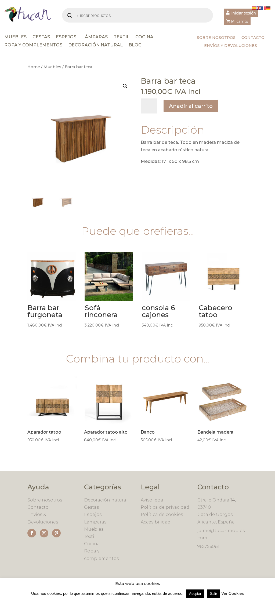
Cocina (144, 37)
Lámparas (95, 37)
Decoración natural (106, 500)
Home (33, 66)
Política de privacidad (165, 507)
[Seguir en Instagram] (44, 533)
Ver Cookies (232, 593)
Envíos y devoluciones (230, 46)
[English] (258, 7)
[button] (125, 86)
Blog (135, 45)
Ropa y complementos (33, 45)
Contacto (253, 38)
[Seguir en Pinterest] (56, 533)
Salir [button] (213, 594)
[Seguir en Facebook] (31, 533)
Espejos (66, 37)
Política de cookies (162, 514)
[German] (268, 7)
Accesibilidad (156, 522)
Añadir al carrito (191, 106)
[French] (263, 7)
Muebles (15, 37)
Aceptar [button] (195, 594)
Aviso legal (153, 500)
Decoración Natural (95, 45)
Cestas (41, 37)
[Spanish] (254, 7)
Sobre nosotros (216, 38)
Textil (121, 37)
